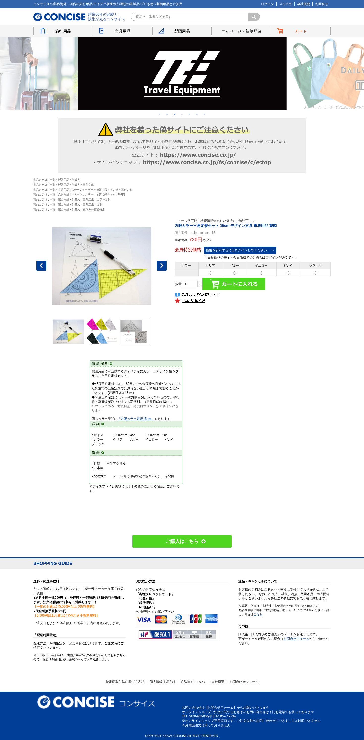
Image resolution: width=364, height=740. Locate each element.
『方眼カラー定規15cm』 (135, 419)
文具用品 (122, 31)
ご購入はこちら (182, 541)
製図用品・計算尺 (69, 179)
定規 (115, 189)
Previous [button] (41, 266)
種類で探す (103, 189)
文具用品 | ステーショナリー (75, 189)
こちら (257, 614)
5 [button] (189, 114)
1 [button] (159, 114)
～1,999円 (119, 194)
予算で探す (103, 194)
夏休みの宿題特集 (94, 209)
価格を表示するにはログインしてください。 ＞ (240, 250)
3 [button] (174, 114)
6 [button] (196, 114)
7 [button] (204, 114)
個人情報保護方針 (162, 682)
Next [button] (162, 266)
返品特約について (193, 682)
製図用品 (182, 31)
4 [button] (182, 114)
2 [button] (167, 114)
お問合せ (321, 4)
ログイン (267, 4)
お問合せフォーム (296, 639)
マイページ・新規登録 (241, 31)
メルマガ (285, 4)
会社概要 (303, 4)
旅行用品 (63, 31)
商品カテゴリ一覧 (44, 179)
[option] (182, 73)
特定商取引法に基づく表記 (125, 682)
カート (301, 31)
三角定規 (88, 184)
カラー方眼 (103, 199)
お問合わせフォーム (244, 682)
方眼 (99, 204)
